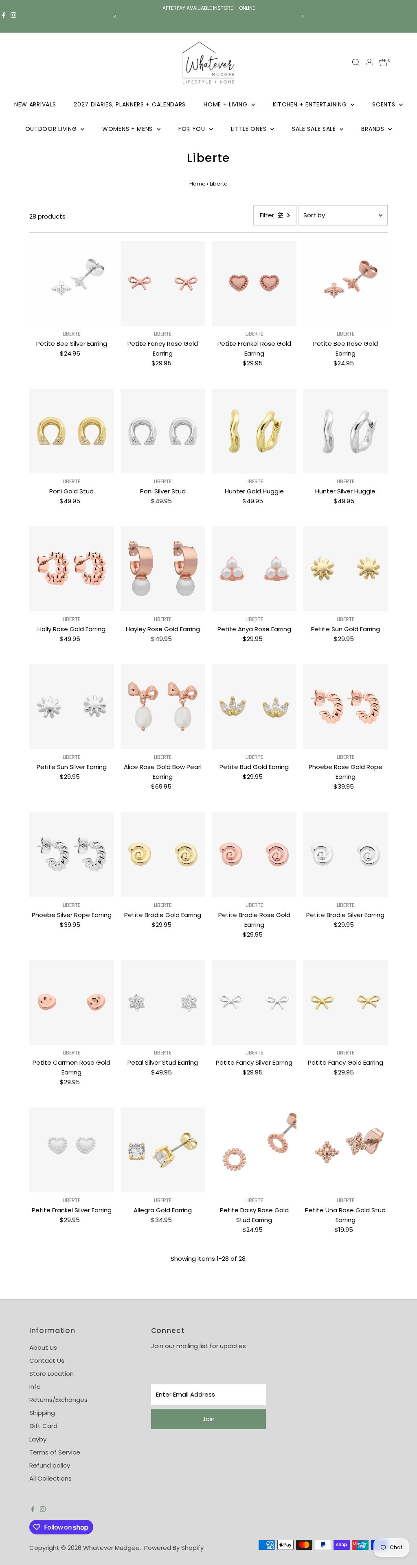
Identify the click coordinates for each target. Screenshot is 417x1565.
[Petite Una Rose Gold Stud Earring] (345, 1149)
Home (197, 184)
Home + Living (226, 104)
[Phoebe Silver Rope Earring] (71, 854)
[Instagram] (13, 16)
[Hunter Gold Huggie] (254, 431)
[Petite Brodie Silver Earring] (345, 854)
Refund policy (49, 1465)
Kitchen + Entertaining (311, 104)
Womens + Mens (128, 129)
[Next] (302, 16)
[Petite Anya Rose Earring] (254, 568)
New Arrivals (35, 104)
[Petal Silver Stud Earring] (163, 1002)
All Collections (50, 1478)
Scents (384, 104)
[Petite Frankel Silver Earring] (71, 1149)
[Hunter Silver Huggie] (345, 431)
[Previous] (115, 16)
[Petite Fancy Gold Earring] (345, 1002)
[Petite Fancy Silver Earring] (254, 1002)
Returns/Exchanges (58, 1399)
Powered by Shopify (174, 1547)
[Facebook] (3, 16)
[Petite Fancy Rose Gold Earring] (163, 283)
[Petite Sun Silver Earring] (71, 706)
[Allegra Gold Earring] (163, 1149)
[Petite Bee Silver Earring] (71, 283)
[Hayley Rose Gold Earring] (163, 568)
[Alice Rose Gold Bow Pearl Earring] (163, 706)
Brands (373, 129)
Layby (37, 1439)
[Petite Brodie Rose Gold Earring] (254, 854)
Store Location (51, 1373)
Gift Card (43, 1425)
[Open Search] (356, 62)
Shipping (42, 1412)
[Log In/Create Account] (369, 62)
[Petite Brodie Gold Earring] (163, 854)
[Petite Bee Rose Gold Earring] (345, 283)
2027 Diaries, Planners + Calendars (130, 104)
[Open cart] (383, 62)
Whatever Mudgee (111, 1547)
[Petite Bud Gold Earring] (254, 706)
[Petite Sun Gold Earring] (345, 568)
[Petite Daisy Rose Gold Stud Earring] (254, 1149)
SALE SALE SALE (315, 129)
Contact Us (46, 1360)
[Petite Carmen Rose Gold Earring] (71, 1002)
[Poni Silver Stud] (163, 431)
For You (192, 129)
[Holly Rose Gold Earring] (71, 568)
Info (35, 1386)
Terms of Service (54, 1452)
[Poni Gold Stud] (71, 431)
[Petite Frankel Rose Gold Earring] (254, 283)
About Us (43, 1347)
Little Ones (249, 129)
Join (208, 1419)
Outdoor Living (52, 129)
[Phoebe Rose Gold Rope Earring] (345, 706)
